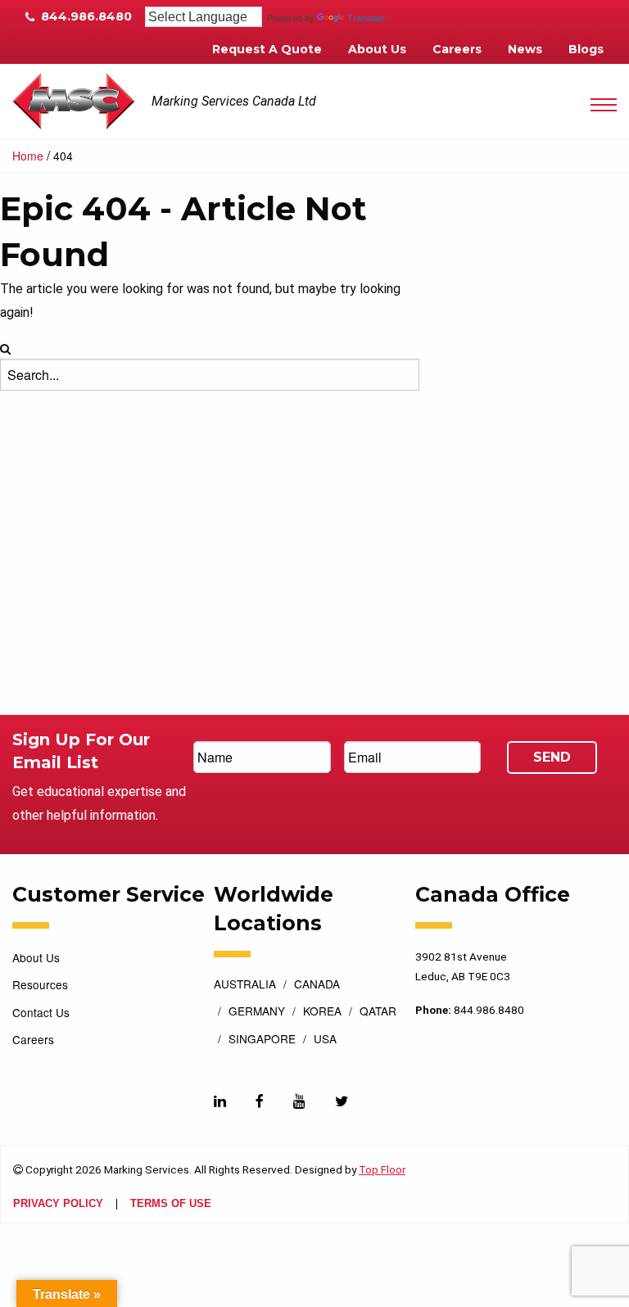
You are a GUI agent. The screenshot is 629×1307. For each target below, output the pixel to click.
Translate (366, 18)
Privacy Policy (58, 1204)
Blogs (586, 49)
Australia (245, 985)
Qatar (378, 1012)
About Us (377, 49)
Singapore (262, 1040)
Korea (322, 1012)
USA (325, 1040)
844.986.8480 (85, 16)
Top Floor (382, 1169)
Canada (317, 985)
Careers (457, 49)
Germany (257, 1012)
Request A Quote (267, 49)
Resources (40, 984)
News (525, 49)
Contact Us (41, 1012)
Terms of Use (170, 1204)
